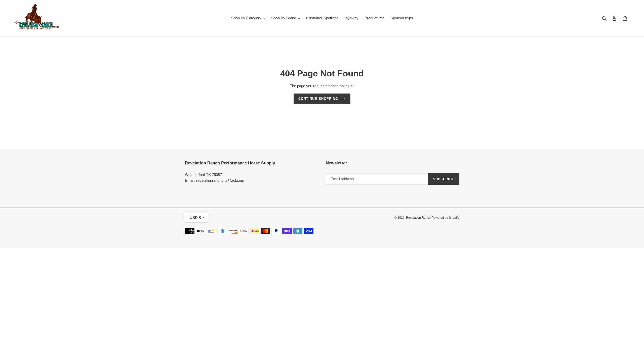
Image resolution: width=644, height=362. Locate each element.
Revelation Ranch (418, 217)
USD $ (195, 217)
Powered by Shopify (445, 217)
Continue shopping (318, 99)
